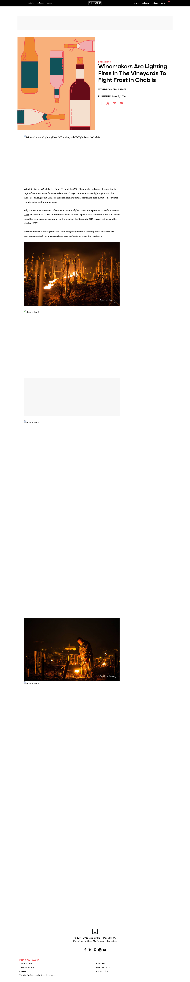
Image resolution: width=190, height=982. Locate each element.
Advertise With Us (26, 968)
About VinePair (25, 964)
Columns (40, 3)
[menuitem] (24, 3)
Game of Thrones (56, 197)
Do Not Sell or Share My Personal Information (95, 941)
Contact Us (100, 964)
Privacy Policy (102, 971)
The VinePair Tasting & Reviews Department (37, 975)
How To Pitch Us (103, 968)
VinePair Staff (117, 89)
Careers (22, 971)
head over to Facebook (69, 235)
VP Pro (136, 3)
